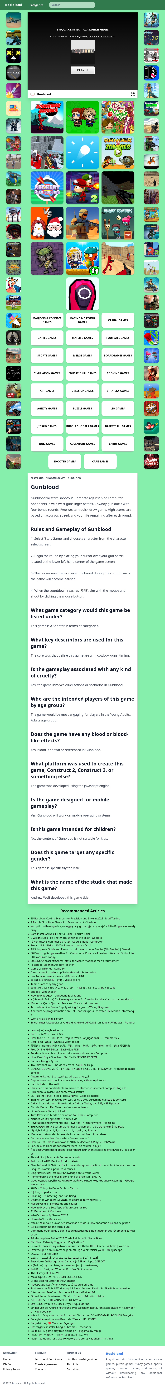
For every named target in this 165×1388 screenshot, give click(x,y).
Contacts (40, 1369)
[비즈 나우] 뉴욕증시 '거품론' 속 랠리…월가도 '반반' (60, 1334)
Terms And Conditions (48, 1359)
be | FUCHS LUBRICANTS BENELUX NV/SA (56, 1300)
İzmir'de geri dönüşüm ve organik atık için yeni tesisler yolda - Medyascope (76, 1250)
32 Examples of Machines (46, 1211)
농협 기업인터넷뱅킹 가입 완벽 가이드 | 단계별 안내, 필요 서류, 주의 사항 (73, 988)
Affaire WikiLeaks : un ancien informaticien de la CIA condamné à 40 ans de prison (80, 1223)
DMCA (7, 1364)
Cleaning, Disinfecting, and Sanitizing (53, 1196)
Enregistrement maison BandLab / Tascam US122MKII (63, 1319)
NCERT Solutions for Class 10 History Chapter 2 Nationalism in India (72, 1338)
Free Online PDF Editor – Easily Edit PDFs (55, 1049)
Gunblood (74, 478)
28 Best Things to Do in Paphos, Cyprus (54, 1188)
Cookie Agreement (46, 1364)
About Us (72, 1364)
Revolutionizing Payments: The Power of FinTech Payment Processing (73, 1122)
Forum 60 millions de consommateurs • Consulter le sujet (66, 1146)
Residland (13, 5)
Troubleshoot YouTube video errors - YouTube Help (62, 1065)
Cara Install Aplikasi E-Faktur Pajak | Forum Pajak (61, 934)
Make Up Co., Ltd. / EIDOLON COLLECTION (56, 1277)
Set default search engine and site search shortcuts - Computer (69, 1053)
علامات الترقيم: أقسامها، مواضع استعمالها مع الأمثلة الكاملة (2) (64, 1130)
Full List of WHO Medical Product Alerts (54, 1161)
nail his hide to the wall (45, 1084)
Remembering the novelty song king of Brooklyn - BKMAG (66, 1176)
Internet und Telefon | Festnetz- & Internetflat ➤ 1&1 (63, 1292)
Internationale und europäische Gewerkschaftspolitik (63, 972)
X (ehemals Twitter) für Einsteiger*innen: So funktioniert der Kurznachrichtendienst (82, 999)
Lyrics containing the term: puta (50, 1227)
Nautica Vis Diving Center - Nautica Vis (54, 1119)
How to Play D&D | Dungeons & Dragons (56, 995)
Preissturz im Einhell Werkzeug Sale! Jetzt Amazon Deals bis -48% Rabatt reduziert (80, 1288)
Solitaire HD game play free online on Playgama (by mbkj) (66, 1331)
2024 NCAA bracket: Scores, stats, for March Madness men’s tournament (75, 961)
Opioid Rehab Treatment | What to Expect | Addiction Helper (68, 1296)
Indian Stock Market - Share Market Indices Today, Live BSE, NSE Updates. (75, 1103)
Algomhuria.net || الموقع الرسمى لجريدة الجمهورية (60, 1076)
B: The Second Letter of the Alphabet (53, 1281)
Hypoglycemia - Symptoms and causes (54, 1203)
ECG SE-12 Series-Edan (44, 1254)
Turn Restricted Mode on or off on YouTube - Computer (64, 1115)
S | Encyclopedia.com (44, 1192)
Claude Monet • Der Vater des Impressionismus (60, 1107)
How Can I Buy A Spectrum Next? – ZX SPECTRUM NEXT (64, 1057)
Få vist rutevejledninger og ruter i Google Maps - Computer (67, 941)
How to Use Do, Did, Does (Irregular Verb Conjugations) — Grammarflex (75, 1038)
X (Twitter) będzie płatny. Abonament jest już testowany (64, 1265)
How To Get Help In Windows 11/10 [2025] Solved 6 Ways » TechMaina (73, 1142)
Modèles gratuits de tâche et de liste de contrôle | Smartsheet (69, 1134)
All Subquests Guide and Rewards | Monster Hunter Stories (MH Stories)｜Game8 (81, 949)
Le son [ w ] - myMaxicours (47, 1030)
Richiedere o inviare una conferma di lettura (57, 1092)
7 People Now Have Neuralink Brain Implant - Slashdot (64, 922)
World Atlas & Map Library (47, 1018)
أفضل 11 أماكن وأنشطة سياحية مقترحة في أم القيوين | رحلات (64, 1257)
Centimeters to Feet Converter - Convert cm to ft (60, 1138)
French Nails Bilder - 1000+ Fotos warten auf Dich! (61, 945)
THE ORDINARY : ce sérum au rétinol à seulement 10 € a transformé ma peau (77, 1126)
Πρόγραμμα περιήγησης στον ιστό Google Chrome (62, 1284)
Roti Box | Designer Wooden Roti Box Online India (61, 1269)
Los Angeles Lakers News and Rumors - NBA (57, 976)
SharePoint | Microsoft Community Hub (55, 1157)
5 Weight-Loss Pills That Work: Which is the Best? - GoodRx (66, 938)
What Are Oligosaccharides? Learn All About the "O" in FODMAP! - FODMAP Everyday (82, 1315)
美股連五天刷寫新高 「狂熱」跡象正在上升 (55, 980)
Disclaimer (73, 1369)
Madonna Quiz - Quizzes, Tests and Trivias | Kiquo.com (64, 1003)
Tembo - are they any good (47, 984)
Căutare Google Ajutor (44, 1061)
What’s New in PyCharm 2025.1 (49, 1215)
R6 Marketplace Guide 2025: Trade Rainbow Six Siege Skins (66, 1238)
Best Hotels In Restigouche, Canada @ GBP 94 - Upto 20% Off (68, 1261)
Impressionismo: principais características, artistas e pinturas (68, 1080)
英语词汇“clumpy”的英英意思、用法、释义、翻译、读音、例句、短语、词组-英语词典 (80, 1045)
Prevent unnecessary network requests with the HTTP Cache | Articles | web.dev (80, 1246)
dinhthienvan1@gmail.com (83, 1359)
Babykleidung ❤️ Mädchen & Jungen (53, 1323)
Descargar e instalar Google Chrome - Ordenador (61, 1327)
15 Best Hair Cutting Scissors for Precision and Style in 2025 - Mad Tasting (75, 918)
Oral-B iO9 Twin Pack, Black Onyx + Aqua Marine (60, 1304)
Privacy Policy (11, 1369)
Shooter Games (55, 478)
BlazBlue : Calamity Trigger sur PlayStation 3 (57, 1242)
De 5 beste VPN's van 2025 (47, 1034)
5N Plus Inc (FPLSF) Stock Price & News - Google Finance (65, 1096)
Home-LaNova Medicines (46, 1219)
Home (7, 1359)
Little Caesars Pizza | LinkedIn (49, 1111)
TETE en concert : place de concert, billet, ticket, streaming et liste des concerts (78, 1099)
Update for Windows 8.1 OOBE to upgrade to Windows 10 (66, 1200)
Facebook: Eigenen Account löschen (52, 964)
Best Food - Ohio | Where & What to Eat (55, 1042)
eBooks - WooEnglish (43, 991)
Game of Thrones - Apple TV (48, 968)
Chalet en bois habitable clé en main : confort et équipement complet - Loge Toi (79, 1088)
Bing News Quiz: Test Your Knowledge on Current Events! (65, 1173)
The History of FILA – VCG (46, 1273)
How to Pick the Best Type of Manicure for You (59, 1207)
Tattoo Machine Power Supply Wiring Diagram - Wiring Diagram (70, 1007)
